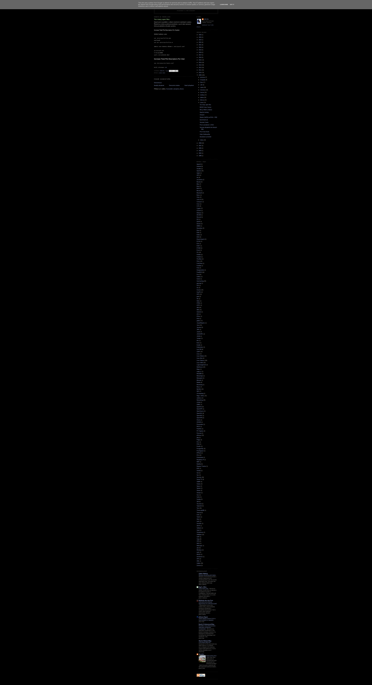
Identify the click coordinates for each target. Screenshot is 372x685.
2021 (200, 45)
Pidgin (198, 440)
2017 (200, 55)
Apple (198, 173)
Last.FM (199, 349)
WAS (198, 543)
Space (198, 486)
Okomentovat (158, 82)
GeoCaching (200, 281)
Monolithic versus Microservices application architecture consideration (207, 627)
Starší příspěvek (189, 85)
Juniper (199, 338)
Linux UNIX (162, 72)
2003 (200, 150)
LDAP (198, 351)
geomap (199, 283)
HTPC (198, 305)
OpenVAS (199, 415)
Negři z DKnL (203, 587)
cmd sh (199, 199)
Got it (232, 4)
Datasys (199, 212)
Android (199, 166)
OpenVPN (199, 417)
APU (198, 175)
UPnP (198, 525)
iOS (198, 314)
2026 (200, 34)
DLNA (198, 221)
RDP (198, 462)
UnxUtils (199, 523)
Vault (198, 530)
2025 (200, 37)
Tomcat (199, 512)
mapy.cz (199, 371)
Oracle (198, 420)
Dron (198, 230)
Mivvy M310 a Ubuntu (206, 109)
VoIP (198, 537)
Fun (198, 274)
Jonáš (198, 331)
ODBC (198, 404)
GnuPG (199, 292)
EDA (198, 232)
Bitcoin (199, 190)
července (203, 90)
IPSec (198, 316)
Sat (198, 473)
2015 (200, 60)
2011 (200, 70)
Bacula (199, 182)
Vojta (198, 539)
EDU (198, 237)
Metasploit (199, 378)
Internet (199, 312)
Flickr (198, 261)
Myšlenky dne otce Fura (206, 600)
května (202, 95)
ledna (202, 140)
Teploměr (199, 506)
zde (166, 67)
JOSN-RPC (200, 334)
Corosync (199, 201)
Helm (198, 301)
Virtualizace (200, 532)
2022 (200, 42)
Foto (198, 268)
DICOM (199, 215)
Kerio (198, 343)
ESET (198, 246)
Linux (198, 354)
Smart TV (199, 479)
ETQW (198, 248)
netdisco (199, 398)
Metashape (200, 376)
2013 (200, 65)
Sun (198, 495)
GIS (198, 285)
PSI (198, 455)
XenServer (200, 556)
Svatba (199, 499)
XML (198, 561)
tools (198, 514)
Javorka (199, 327)
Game (198, 279)
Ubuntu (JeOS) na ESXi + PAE (208, 117)
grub (198, 296)
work (198, 552)
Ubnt (198, 519)
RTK (198, 468)
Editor (198, 234)
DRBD (198, 226)
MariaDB (199, 373)
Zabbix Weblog (203, 573)
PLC (198, 442)
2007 (200, 145)
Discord (199, 217)
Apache (199, 171)
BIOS (198, 188)
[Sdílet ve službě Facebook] (175, 71)
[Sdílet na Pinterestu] (177, 71)
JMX (198, 329)
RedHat (199, 464)
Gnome (199, 290)
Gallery (199, 276)
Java (198, 325)
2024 (200, 40)
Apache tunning (204, 112)
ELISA (198, 241)
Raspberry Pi (200, 459)
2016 (200, 57)
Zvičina (199, 565)
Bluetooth (199, 193)
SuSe (198, 497)
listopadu (203, 80)
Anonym (202, 115)
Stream (199, 492)
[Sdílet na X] (174, 71)
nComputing (200, 393)
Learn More (224, 4)
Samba (199, 470)
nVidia (198, 402)
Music (198, 387)
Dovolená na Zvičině (205, 137)
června (202, 92)
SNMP (198, 481)
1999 (200, 155)
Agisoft (199, 164)
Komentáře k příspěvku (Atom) (175, 89)
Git (197, 287)
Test (198, 508)
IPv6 (198, 318)
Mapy (198, 369)
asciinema (199, 179)
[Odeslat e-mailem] (170, 71)
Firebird (199, 257)
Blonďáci (201, 654)
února (202, 102)
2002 (200, 153)
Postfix (199, 446)
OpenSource (200, 411)
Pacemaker (200, 424)
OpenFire (199, 406)
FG (197, 252)
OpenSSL (199, 413)
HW (198, 307)
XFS (198, 559)
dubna (202, 97)
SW (198, 501)
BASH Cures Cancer (205, 107)
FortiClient (199, 263)
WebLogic (199, 545)
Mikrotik (199, 380)
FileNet (199, 254)
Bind (198, 186)
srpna (202, 87)
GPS (198, 294)
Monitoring (199, 384)
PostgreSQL (200, 448)
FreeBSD (199, 272)
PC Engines (200, 431)
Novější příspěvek (159, 85)
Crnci (198, 204)
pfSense (199, 435)
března (202, 100)
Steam (198, 490)
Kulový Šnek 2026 (204, 588)
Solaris (199, 484)
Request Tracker (201, 466)
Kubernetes (200, 347)
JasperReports (201, 323)
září (201, 85)
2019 (200, 50)
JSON (198, 336)
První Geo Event (204, 131)
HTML (198, 303)
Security (199, 477)
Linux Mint (199, 358)
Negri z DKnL (200, 395)
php (198, 437)
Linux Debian (200, 356)
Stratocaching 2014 (211, 656)
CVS (198, 206)
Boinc (198, 195)
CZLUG (199, 210)
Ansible (199, 168)
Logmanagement (201, 365)
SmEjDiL (206, 19)
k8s (198, 340)
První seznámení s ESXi (207, 125)
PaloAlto (199, 428)
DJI (198, 219)
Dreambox (199, 228)
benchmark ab (204, 120)
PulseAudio (200, 457)
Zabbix (198, 563)
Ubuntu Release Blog (205, 641)
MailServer (200, 367)
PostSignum (200, 451)
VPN (198, 541)
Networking (200, 400)
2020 (200, 47)
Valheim (199, 528)
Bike (198, 184)
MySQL (199, 389)
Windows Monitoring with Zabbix (207, 575)
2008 (200, 143)
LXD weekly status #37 (205, 642)
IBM (198, 309)
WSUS (198, 554)
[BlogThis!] (172, 71)
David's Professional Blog (206, 624)
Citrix (198, 197)
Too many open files (205, 104)
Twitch (198, 517)
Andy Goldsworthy (205, 134)
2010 (200, 72)
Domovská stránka (174, 85)
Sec (198, 475)
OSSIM (199, 422)
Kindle (198, 345)
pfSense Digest (203, 617)
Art (197, 177)
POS (198, 444)
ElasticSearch (201, 239)
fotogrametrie (200, 270)
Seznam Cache (204, 122)
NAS (198, 391)
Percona (199, 433)
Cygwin (199, 208)
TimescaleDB (200, 510)
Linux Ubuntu (200, 360)
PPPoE (199, 453)
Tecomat (199, 503)
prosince (202, 77)
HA (197, 298)
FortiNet (199, 265)
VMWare (199, 534)
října (201, 82)
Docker (199, 223)
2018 (200, 52)
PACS (198, 426)
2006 (200, 148)
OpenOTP (199, 409)
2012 (200, 67)
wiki (198, 548)
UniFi (198, 521)
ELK (198, 243)
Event (198, 250)
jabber (198, 320)
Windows (199, 550)
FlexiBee (199, 259)
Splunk (199, 488)
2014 (200, 62)
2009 (200, 75)
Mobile (198, 382)
